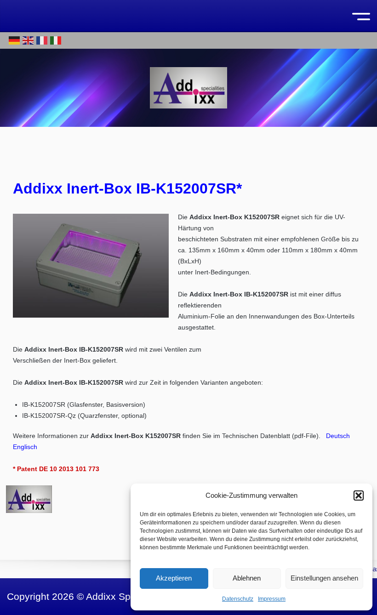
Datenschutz (237, 599)
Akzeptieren (174, 578)
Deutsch (338, 435)
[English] (28, 40)
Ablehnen (247, 578)
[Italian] (56, 40)
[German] (15, 40)
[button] (358, 495)
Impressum (272, 599)
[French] (42, 40)
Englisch (25, 446)
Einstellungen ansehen (324, 578)
